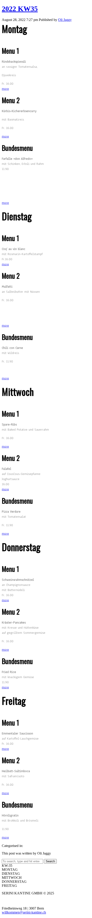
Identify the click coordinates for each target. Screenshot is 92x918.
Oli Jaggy (65, 20)
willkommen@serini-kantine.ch (24, 912)
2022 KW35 (20, 9)
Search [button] (50, 861)
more (5, 89)
